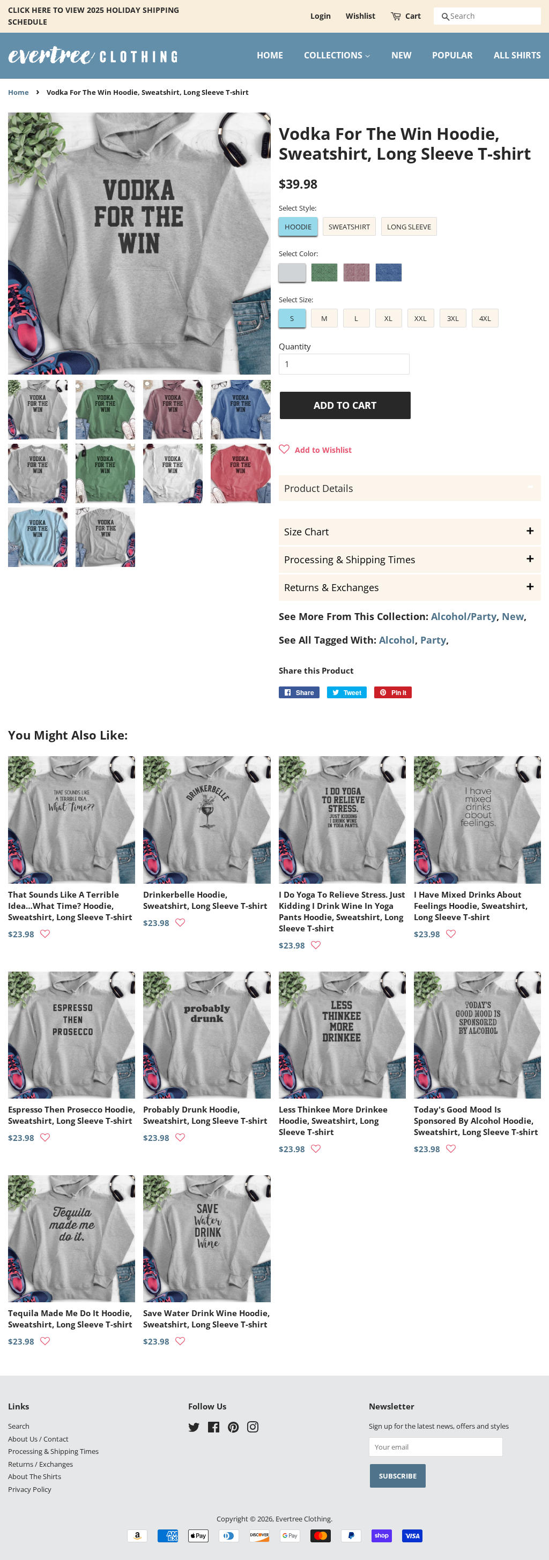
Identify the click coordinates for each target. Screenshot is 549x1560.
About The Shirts (34, 1476)
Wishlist (360, 16)
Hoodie (298, 227)
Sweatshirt (349, 227)
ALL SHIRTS (517, 55)
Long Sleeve (409, 227)
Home (18, 92)
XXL (420, 318)
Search (18, 1426)
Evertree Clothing (303, 1519)
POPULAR (452, 55)
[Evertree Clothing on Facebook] (213, 1429)
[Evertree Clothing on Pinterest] (233, 1429)
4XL (485, 318)
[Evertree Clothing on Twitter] (194, 1429)
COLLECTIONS (334, 55)
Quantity (295, 346)
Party (433, 639)
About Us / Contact (38, 1439)
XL (388, 318)
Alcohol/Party (463, 616)
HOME (270, 55)
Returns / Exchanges (40, 1464)
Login (320, 16)
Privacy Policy (29, 1489)
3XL (453, 318)
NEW (401, 55)
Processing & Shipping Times (53, 1451)
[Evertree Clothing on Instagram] (252, 1429)
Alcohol (397, 639)
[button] (315, 449)
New (513, 616)
